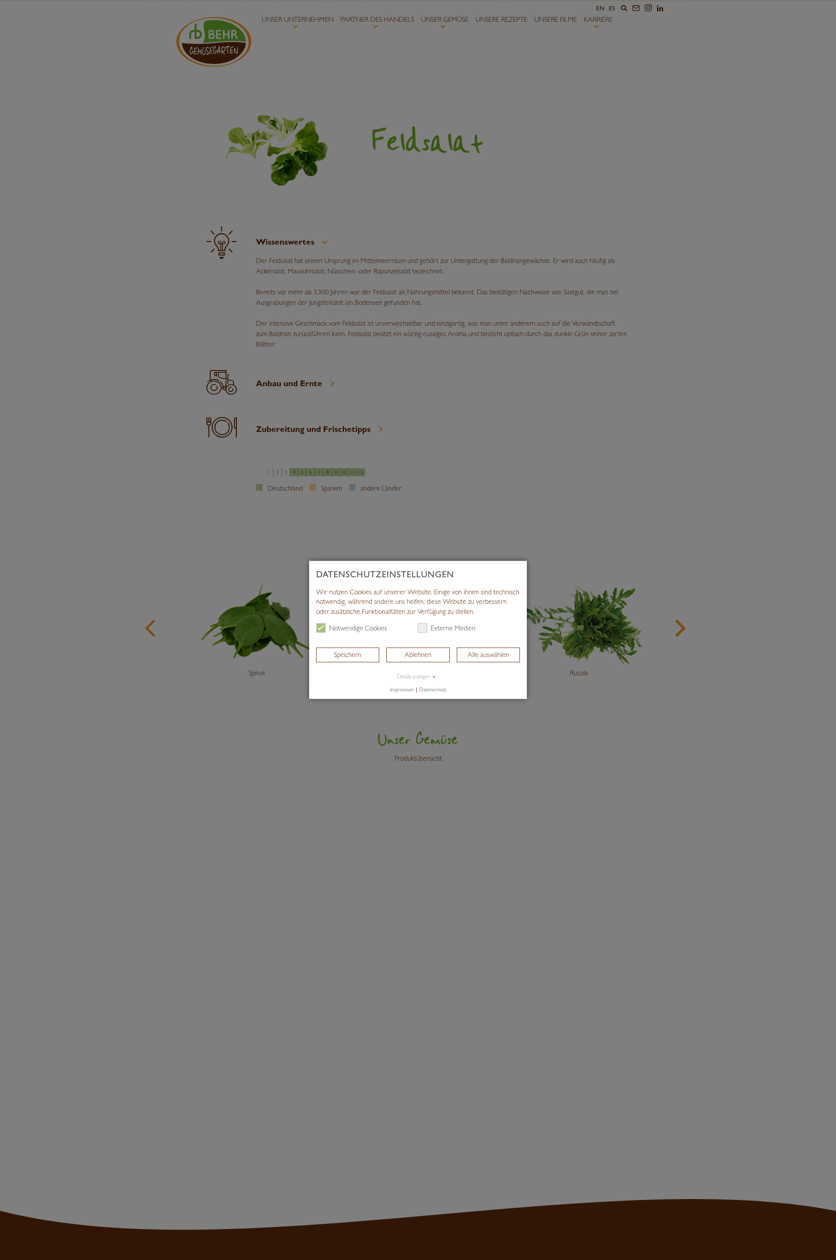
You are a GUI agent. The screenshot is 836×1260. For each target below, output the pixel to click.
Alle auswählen (488, 654)
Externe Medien (453, 628)
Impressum (402, 689)
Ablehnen (418, 654)
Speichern (347, 654)
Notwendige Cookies (358, 628)
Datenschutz (432, 689)
